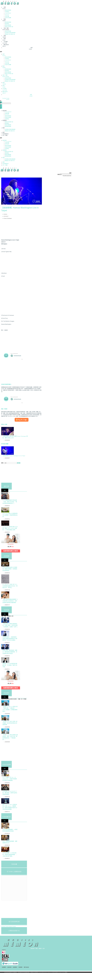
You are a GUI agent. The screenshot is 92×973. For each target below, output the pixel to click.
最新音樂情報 (8, 10)
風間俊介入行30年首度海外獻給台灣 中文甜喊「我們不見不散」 (10, 665)
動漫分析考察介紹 (9, 26)
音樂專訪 (7, 11)
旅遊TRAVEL (4, 36)
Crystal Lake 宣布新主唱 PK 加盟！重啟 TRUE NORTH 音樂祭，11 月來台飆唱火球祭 (10, 528)
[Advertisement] (21, 229)
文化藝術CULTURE (5, 42)
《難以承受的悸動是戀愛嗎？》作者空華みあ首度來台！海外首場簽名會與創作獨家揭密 (10, 601)
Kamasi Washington (8, 218)
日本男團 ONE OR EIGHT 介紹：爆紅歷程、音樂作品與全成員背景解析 (10, 793)
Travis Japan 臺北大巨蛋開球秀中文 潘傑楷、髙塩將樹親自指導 (10, 515)
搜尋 (59, 174)
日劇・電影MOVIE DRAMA (6, 28)
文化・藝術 (5, 135)
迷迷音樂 (5, 110)
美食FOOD (4, 39)
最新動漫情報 (8, 22)
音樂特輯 (7, 16)
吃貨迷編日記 (6, 133)
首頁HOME (31, 48)
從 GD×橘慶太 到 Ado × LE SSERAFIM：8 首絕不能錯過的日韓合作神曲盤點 (10, 779)
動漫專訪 (7, 23)
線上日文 (3, 534)
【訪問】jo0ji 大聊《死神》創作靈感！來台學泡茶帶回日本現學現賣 (10, 723)
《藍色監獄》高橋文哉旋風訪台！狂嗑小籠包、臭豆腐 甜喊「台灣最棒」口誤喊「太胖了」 (10, 625)
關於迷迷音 (26, 967)
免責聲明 (4, 967)
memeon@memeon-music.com (45, 972)
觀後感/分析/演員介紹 (10, 34)
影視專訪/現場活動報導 (10, 32)
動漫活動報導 (8, 25)
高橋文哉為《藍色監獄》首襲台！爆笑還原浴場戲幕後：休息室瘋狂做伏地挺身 (10, 652)
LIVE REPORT (8, 13)
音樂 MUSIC (4, 7)
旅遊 (4, 132)
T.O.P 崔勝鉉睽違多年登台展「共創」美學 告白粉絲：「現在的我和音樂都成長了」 (10, 502)
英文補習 (3, 671)
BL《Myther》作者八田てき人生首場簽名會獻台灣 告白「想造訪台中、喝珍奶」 (10, 586)
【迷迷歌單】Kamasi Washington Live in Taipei (14, 455)
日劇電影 (20, 967)
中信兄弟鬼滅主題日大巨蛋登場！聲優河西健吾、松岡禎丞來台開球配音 (10, 569)
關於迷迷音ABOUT (6, 45)
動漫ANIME (4, 19)
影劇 (4, 127)
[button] (29, 51)
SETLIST (7, 14)
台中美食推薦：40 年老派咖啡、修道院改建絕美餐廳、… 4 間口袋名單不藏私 (10, 854)
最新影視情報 (8, 31)
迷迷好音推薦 (8, 17)
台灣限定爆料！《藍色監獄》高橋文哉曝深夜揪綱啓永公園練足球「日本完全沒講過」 (10, 638)
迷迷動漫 (5, 120)
